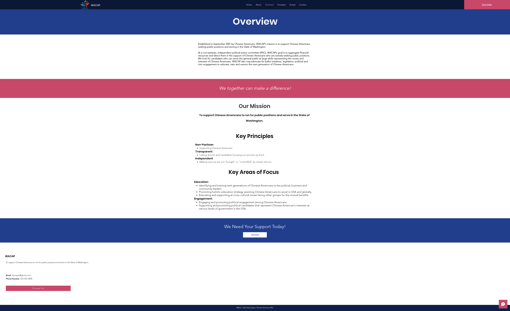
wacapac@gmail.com (21, 275)
